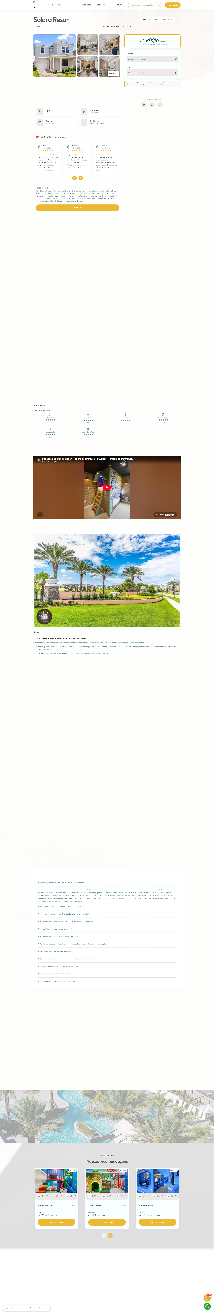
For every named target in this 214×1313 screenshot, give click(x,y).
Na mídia (107, 1282)
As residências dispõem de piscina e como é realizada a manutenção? (65, 921)
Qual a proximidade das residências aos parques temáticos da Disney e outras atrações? (73, 943)
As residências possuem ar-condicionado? (55, 928)
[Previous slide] (74, 178)
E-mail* (112, 1023)
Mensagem (45, 1045)
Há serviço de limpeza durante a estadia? (55, 951)
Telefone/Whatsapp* (50, 1034)
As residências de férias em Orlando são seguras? (58, 936)
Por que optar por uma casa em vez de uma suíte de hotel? (61, 882)
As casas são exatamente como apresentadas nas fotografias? (63, 906)
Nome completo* (48, 1023)
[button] (40, 580)
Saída (129, 67)
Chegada (131, 53)
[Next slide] (80, 178)
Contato (118, 5)
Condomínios (85, 5)
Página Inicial (54, 5)
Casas (71, 5)
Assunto (112, 1034)
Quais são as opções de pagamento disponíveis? (57, 981)
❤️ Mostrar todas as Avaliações (117, 26)
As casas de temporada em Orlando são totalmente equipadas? (63, 913)
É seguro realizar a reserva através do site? (55, 973)
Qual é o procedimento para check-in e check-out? (58, 966)
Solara (37, 632)
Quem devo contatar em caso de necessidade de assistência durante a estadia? (69, 958)
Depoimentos (103, 5)
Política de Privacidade (169, 1306)
